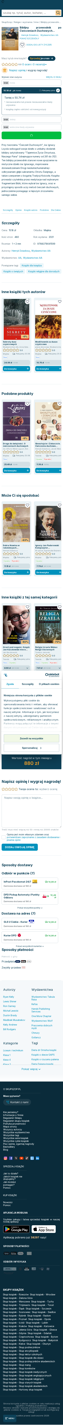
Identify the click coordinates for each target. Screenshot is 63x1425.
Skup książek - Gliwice (45, 1329)
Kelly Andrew (10, 1024)
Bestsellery (9, 1146)
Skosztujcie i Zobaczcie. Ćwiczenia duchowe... (48, 444)
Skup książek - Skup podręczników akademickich (29, 1361)
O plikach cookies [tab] (49, 684)
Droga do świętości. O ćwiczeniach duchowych (15, 444)
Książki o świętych (13, 271)
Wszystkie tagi (11, 1135)
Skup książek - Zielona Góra (17, 1298)
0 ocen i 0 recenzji (33, 64)
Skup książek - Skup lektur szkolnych (22, 1354)
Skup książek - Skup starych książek (22, 1382)
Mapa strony (10, 1126)
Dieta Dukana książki (42, 1064)
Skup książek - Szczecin (38, 1308)
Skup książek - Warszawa (16, 1301)
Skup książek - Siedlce (44, 1312)
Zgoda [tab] (10, 684)
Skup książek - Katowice (41, 1326)
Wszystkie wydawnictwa (16, 1132)
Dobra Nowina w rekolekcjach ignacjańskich (11, 547)
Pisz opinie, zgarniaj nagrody (18, 1143)
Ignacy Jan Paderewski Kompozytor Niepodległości (47, 547)
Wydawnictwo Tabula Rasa (43, 998)
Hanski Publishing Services (41, 1010)
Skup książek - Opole (39, 1319)
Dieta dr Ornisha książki (44, 1050)
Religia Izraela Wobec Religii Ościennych (46, 648)
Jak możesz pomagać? (9, 1183)
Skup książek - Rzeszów (16, 1294)
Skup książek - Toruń (43, 1305)
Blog (5, 1149)
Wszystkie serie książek (15, 1138)
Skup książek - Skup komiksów (19, 1368)
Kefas (35, 1004)
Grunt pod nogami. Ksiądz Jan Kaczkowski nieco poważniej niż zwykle (16, 649)
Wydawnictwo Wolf (42, 1020)
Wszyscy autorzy (12, 1129)
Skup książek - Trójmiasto (16, 1305)
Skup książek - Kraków (15, 1326)
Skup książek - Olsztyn (38, 1343)
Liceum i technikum (13, 1050)
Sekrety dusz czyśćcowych (10, 343)
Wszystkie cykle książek (16, 1141)
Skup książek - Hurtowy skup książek (22, 1389)
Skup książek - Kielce (14, 1343)
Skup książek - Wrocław (42, 1294)
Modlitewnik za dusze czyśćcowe (46, 343)
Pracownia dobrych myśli (42, 1026)
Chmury (36, 1032)
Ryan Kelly (8, 996)
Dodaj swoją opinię (19, 847)
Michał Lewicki (10, 1010)
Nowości (7, 1202)
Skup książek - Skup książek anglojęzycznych (27, 1375)
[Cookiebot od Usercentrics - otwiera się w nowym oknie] (45, 675)
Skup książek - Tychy (42, 1301)
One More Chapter (41, 1016)
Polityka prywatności (14, 1123)
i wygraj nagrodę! (28, 70)
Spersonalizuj (29, 747)
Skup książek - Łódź (14, 1322)
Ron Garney (9, 1006)
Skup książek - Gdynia (14, 1333)
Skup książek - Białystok (45, 1340)
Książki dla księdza (32, 265)
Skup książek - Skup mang (17, 1365)
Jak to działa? (10, 1173)
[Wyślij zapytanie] (58, 12)
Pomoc (7, 1187)
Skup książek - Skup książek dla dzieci (23, 1357)
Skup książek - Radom (39, 1315)
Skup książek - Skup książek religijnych (23, 1379)
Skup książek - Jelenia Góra (17, 1329)
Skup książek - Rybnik (14, 1315)
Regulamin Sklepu (12, 1118)
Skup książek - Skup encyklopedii (20, 1350)
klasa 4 (7, 1059)
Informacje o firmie (13, 1115)
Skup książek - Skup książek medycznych (25, 1372)
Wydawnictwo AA (32, 257)
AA (19, 257)
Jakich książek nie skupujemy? (12, 1177)
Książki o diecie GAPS (43, 1054)
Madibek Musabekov (14, 1020)
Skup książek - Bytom (46, 1336)
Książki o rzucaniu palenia (45, 1059)
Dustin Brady (10, 1015)
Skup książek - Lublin (37, 1322)
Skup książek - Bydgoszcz (17, 1340)
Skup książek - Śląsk (13, 1308)
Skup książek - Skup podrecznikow (21, 1347)
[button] (17, 1102)
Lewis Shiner (9, 1001)
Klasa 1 (6, 1055)
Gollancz (36, 1037)
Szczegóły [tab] (28, 684)
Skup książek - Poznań (15, 1319)
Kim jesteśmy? (10, 1112)
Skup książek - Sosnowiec (17, 1312)
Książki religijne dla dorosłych (43, 271)
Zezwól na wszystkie (31, 738)
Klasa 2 (7, 1064)
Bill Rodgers (9, 1029)
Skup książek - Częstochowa (18, 1336)
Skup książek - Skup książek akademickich (25, 1386)
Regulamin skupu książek (16, 1120)
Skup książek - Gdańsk (40, 1333)
